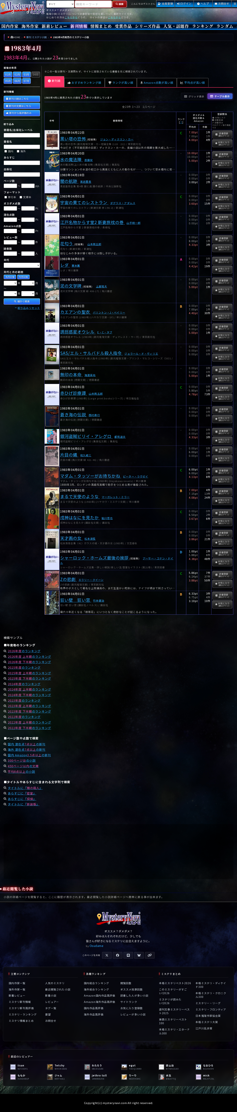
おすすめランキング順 (86, 82)
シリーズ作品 (147, 26)
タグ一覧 (50, 1008)
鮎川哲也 (107, 518)
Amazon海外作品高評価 (99, 1002)
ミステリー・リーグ (208, 1003)
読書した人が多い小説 (134, 995)
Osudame (97, 945)
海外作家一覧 (17, 989)
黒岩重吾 (85, 182)
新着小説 (50, 995)
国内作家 (10, 26)
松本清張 (90, 539)
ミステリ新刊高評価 (21, 1008)
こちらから (71, 17)
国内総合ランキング (96, 983)
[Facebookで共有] (117, 955)
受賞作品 (123, 26)
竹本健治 (98, 600)
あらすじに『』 (22, 793)
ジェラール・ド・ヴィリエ (141, 353)
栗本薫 (76, 265)
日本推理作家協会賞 (208, 1016)
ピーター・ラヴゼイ (135, 476)
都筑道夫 (120, 437)
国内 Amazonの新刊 (29, 755)
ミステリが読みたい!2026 (170, 1001)
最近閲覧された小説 (57, 989)
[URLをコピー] (150, 955)
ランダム (224, 26)
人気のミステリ (55, 983)
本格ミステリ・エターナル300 (174, 1031)
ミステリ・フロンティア (211, 1009)
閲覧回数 (125, 983)
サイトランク (128, 1002)
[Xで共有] (107, 955)
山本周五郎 (94, 244)
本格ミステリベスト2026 (175, 983)
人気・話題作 (176, 26)
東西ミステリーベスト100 (173, 1021)
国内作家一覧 (17, 983)
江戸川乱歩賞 (204, 1028)
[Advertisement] (118, 851)
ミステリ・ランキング (23, 1014)
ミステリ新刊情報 (20, 1002)
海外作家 (30, 26)
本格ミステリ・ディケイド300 (211, 984)
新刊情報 (78, 26)
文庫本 (27, 197)
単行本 (12, 197)
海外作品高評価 (94, 1014)
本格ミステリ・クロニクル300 (211, 995)
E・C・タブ (104, 332)
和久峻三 (85, 455)
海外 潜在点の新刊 (27, 749)
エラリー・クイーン (91, 580)
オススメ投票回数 (131, 989)
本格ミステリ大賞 (207, 1022)
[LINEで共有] (128, 955)
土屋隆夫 (101, 286)
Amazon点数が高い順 (158, 82)
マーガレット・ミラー (116, 497)
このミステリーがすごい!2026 (173, 991)
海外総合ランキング (96, 989)
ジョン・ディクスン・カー (116, 139)
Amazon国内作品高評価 (99, 995)
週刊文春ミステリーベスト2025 (174, 1011)
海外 (23, 151)
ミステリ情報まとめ (21, 1021)
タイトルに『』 (25, 788)
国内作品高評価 (94, 1008)
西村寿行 (94, 415)
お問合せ (50, 1021)
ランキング (202, 26)
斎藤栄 (88, 160)
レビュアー (52, 1002)
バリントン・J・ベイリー (109, 312)
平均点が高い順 (194, 82)
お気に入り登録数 (131, 1008)
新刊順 (56, 81)
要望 (48, 1014)
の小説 (22, 760)
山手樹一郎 (133, 223)
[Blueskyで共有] (139, 955)
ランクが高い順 (122, 82)
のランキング (24, 651)
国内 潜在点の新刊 (27, 744)
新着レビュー (54, 26)
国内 (11, 151)
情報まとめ (101, 26)
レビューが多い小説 (133, 1014)
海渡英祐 (90, 375)
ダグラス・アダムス (122, 203)
